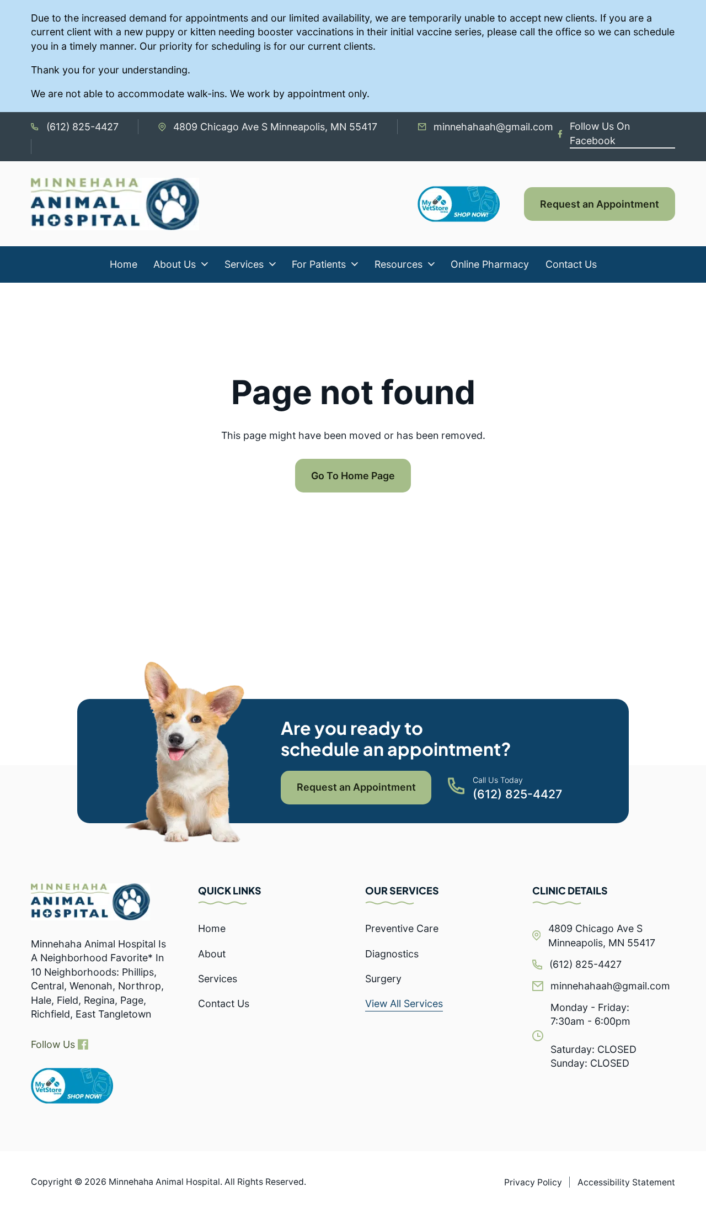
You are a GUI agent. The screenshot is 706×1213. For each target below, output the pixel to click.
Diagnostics (392, 954)
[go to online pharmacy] (72, 1086)
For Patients (319, 264)
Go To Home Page (353, 475)
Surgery (383, 978)
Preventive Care (401, 928)
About (212, 954)
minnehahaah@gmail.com (493, 127)
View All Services (404, 1003)
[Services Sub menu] (272, 264)
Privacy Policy (533, 1182)
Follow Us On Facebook (600, 133)
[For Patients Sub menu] (354, 264)
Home (123, 264)
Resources (398, 264)
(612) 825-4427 (82, 127)
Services (244, 264)
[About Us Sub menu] (204, 264)
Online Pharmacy (490, 264)
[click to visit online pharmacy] (471, 204)
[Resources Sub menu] (431, 264)
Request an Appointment (599, 204)
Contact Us (571, 264)
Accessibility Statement (626, 1182)
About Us (174, 264)
